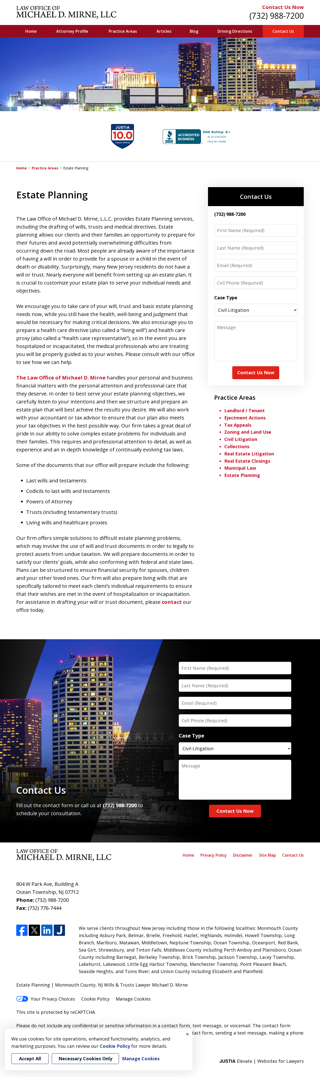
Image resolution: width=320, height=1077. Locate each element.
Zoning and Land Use (247, 432)
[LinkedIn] (46, 930)
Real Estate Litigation (249, 454)
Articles (164, 31)
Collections (236, 446)
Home (31, 31)
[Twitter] (34, 930)
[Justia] (59, 930)
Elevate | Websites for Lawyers (262, 1061)
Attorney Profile (72, 31)
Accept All (30, 1059)
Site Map (267, 855)
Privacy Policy (213, 855)
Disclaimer (243, 855)
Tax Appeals (237, 425)
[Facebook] (22, 930)
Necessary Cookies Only (85, 1059)
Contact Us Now (283, 7)
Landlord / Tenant (244, 410)
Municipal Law (240, 468)
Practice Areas (123, 31)
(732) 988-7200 (277, 15)
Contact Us (283, 31)
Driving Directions (235, 31)
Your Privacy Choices (53, 999)
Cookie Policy (95, 999)
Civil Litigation (240, 439)
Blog (194, 31)
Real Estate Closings (247, 461)
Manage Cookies (133, 999)
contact (172, 602)
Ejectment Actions (245, 418)
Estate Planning (242, 475)
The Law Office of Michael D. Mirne (61, 377)
